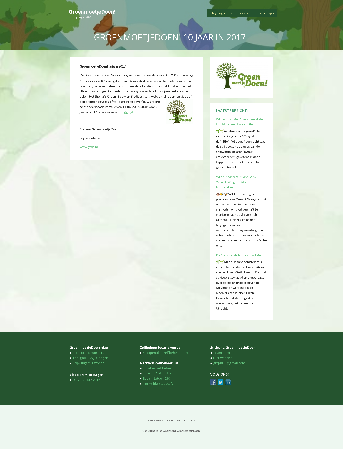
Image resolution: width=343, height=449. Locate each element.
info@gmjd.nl (127, 112)
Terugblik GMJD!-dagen (90, 358)
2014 (86, 380)
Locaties (244, 13)
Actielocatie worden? (89, 353)
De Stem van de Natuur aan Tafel (239, 255)
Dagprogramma (221, 13)
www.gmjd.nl (89, 147)
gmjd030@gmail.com (229, 363)
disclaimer (155, 420)
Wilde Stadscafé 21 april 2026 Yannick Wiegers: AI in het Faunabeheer (236, 182)
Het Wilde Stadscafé (158, 383)
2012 (76, 380)
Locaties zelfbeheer (158, 368)
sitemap (189, 420)
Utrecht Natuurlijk (157, 373)
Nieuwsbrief (222, 358)
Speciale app (265, 13)
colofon (173, 420)
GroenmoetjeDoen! (92, 11)
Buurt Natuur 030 (156, 378)
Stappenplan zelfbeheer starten (167, 353)
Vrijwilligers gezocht (88, 363)
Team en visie (223, 353)
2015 (96, 380)
